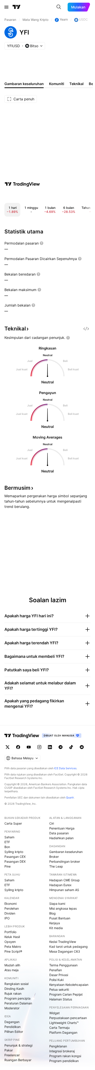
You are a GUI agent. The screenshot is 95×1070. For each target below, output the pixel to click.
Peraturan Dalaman (18, 1003)
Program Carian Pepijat (66, 994)
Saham (9, 837)
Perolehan (11, 908)
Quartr (70, 797)
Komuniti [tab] (56, 84)
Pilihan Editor (13, 1031)
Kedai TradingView (62, 942)
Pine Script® (13, 951)
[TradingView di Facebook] (18, 747)
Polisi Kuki (56, 980)
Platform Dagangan (63, 1032)
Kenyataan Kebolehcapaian (68, 984)
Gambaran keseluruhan (66, 852)
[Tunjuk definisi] (42, 243)
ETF (7, 842)
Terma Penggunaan (63, 965)
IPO (7, 918)
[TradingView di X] (7, 747)
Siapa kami (57, 903)
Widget (54, 1013)
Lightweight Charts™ (64, 1023)
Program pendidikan (64, 1061)
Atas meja (11, 970)
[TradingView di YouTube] (29, 747)
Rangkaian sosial (16, 984)
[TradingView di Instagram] (39, 747)
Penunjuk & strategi (18, 1045)
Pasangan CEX (15, 856)
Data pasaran (59, 833)
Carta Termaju (59, 1027)
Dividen (9, 913)
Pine (7, 866)
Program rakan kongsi (65, 1056)
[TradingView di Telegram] (60, 747)
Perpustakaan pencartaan (68, 1018)
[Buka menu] (6, 7)
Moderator (11, 1008)
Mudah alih (12, 965)
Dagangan (11, 1022)
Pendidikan (12, 1027)
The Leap (56, 866)
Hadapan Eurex (60, 885)
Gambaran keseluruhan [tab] (24, 84)
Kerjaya (54, 923)
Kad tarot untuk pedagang (68, 946)
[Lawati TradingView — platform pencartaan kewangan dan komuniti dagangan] (22, 184)
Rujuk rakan (12, 993)
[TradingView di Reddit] (82, 747)
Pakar (8, 1050)
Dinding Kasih (14, 988)
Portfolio (10, 932)
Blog (52, 913)
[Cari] (58, 7)
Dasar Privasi (58, 975)
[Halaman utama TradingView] (21, 735)
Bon (7, 847)
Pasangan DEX (15, 861)
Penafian (55, 970)
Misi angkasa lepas (63, 908)
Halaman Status (60, 999)
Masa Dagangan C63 (64, 951)
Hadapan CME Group (64, 880)
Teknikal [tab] (76, 84)
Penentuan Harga (61, 828)
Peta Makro (12, 946)
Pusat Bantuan (59, 918)
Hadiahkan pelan (61, 838)
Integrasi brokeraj (62, 1051)
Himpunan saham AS (64, 890)
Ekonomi (10, 903)
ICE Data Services (65, 768)
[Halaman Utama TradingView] (17, 7)
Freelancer (12, 1055)
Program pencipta (17, 998)
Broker (54, 856)
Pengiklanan (58, 1046)
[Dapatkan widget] (86, 328)
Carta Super (13, 823)
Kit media (56, 928)
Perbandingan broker (64, 861)
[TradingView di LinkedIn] (50, 747)
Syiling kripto (13, 852)
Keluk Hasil (12, 937)
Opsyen (10, 942)
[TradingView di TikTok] (71, 747)
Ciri (51, 823)
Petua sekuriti (59, 989)
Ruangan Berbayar (17, 1060)
